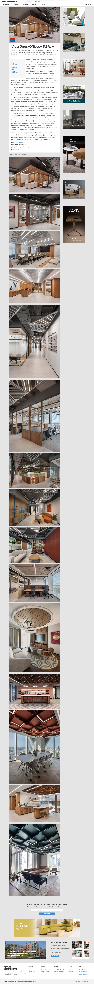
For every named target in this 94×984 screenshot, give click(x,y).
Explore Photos (44, 969)
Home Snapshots (83, 971)
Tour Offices (44, 968)
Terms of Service (85, 981)
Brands (34, 4)
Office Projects (5, 4)
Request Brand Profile (59, 971)
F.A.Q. (30, 969)
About (30, 968)
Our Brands (43, 972)
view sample (63, 906)
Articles (43, 4)
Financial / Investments (17, 75)
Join (86, 4)
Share (13, 41)
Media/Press (32, 971)
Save (13, 39)
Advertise (56, 968)
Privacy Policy (77, 981)
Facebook (71, 969)
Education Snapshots (84, 972)
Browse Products (45, 971)
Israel (17, 72)
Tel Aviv (13, 72)
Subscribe (47, 913)
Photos (16, 4)
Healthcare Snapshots (84, 974)
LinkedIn (70, 972)
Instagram (71, 968)
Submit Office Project (59, 969)
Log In (89, 4)
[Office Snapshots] (12, 1)
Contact (31, 972)
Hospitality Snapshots (84, 969)
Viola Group (14, 64)
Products (25, 4)
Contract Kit (81, 968)
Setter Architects (16, 62)
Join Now (55, 955)
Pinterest (71, 971)
